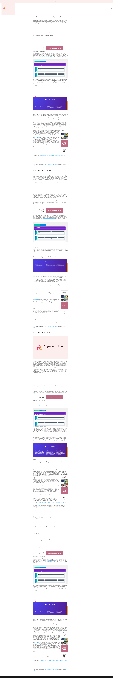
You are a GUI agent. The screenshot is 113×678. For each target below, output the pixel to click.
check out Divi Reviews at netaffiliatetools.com (51, 164)
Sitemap (34, 676)
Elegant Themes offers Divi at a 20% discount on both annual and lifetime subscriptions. (52, 317)
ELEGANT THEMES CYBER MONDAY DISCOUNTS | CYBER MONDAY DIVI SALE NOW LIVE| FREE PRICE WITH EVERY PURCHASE (57, 1)
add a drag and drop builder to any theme (45, 56)
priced (38, 158)
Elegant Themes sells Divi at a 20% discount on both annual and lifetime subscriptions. (52, 155)
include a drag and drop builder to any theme (48, 218)
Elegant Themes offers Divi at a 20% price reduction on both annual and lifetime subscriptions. (53, 502)
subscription (40, 18)
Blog (111, 8)
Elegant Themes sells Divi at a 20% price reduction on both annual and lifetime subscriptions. (53, 660)
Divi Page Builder (36, 137)
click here (34, 28)
